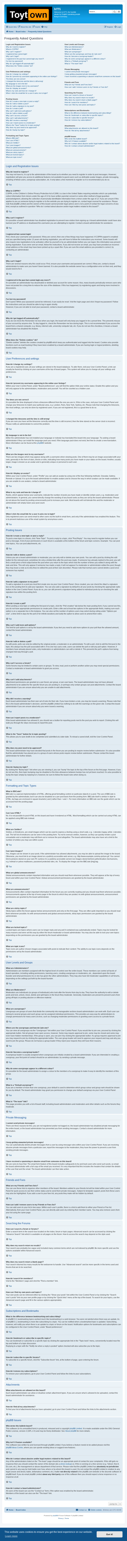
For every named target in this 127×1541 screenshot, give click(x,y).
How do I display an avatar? (16, 88)
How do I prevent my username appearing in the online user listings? (31, 76)
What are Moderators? (73, 49)
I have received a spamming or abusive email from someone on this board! (92, 76)
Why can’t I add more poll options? (19, 111)
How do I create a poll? (14, 108)
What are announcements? (16, 150)
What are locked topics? (15, 155)
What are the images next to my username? (22, 86)
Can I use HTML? (12, 140)
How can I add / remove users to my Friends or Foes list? (86, 87)
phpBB (40, 443)
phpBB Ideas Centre (14, 1447)
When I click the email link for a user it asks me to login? (27, 93)
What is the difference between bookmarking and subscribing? (88, 113)
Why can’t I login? (12, 56)
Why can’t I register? (13, 52)
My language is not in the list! (16, 84)
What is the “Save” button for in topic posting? (23, 125)
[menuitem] (24, 27)
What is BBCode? (12, 138)
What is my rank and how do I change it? (21, 91)
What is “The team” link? (74, 64)
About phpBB (70, 1431)
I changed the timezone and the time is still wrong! (24, 81)
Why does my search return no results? (79, 98)
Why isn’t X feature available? (76, 141)
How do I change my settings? (17, 74)
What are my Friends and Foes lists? (78, 85)
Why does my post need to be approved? (21, 127)
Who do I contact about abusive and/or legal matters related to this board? (92, 143)
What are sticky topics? (15, 152)
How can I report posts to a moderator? (20, 123)
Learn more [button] (11, 1536)
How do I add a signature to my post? (20, 106)
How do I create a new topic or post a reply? (22, 101)
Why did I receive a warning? (17, 120)
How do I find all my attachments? (77, 130)
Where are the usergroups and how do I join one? (83, 54)
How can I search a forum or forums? (79, 95)
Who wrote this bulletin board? (76, 139)
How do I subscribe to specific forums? (79, 118)
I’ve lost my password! (14, 61)
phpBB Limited (76, 1428)
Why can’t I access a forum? (16, 115)
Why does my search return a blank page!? (81, 100)
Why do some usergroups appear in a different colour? (85, 59)
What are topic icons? (14, 157)
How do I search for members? (76, 102)
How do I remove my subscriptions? (78, 120)
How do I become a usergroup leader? (79, 56)
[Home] (29, 14)
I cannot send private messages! (77, 72)
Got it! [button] (109, 1534)
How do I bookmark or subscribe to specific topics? (84, 115)
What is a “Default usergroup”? (76, 61)
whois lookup (65, 1464)
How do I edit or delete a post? (17, 104)
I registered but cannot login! (16, 54)
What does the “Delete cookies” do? (19, 66)
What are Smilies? (12, 143)
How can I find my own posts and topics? (80, 105)
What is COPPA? (12, 49)
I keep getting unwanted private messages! (81, 74)
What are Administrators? (74, 47)
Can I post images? (13, 145)
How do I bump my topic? (15, 130)
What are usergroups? (73, 52)
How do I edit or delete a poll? (17, 113)
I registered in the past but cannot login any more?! (25, 59)
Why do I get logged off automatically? (20, 64)
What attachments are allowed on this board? (81, 128)
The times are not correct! (15, 79)
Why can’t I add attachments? (17, 118)
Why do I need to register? (16, 47)
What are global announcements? (18, 148)
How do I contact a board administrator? (80, 146)
